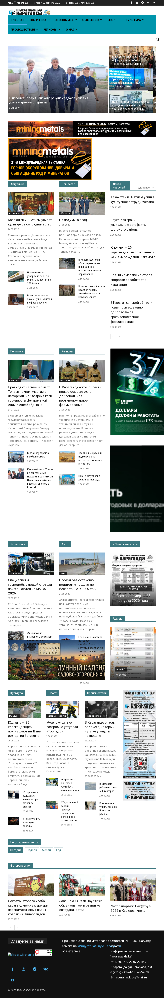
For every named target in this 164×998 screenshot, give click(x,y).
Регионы (67, 351)
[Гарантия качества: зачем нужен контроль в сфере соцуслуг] (16, 299)
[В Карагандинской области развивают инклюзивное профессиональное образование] (67, 263)
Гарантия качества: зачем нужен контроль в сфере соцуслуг (40, 299)
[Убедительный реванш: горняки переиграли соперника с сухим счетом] (52, 805)
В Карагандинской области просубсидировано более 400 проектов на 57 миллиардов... (40, 667)
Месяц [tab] (46, 850)
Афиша (120, 669)
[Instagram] (137, 3)
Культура (16, 693)
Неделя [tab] (32, 850)
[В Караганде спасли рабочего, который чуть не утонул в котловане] (101, 709)
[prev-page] (112, 336)
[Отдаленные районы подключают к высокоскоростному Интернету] (67, 456)
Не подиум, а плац (73, 220)
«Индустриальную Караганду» (99, 946)
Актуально (17, 184)
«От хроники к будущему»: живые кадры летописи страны (30, 799)
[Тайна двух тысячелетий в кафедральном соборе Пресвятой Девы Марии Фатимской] (131, 57)
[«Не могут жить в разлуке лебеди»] (13, 821)
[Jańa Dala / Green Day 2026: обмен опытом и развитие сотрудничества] (82, 885)
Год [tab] (58, 850)
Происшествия (97, 693)
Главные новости (57, 715)
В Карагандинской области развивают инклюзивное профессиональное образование (89, 267)
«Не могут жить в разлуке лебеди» (31, 822)
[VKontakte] (148, 3)
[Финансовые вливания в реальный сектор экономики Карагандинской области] (16, 637)
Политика (16, 351)
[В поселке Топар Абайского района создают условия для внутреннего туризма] (56, 79)
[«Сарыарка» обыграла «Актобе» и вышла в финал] (52, 782)
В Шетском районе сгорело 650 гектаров (108, 788)
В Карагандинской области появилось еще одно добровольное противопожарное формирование (131, 312)
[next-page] (119, 336)
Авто (65, 544)
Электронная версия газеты (133, 588)
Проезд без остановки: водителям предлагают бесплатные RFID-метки (77, 584)
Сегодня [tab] (15, 850)
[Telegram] (142, 3)
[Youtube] (153, 3)
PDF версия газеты (125, 544)
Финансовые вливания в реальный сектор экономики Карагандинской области (39, 640)
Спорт (53, 693)
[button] (157, 39)
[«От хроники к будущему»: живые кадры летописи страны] (13, 795)
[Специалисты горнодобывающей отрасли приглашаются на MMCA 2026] (31, 564)
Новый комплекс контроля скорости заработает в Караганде (131, 280)
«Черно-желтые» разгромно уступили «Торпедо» (62, 726)
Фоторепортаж (20, 865)
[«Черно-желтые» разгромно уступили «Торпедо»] (62, 709)
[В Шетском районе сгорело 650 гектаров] (90, 786)
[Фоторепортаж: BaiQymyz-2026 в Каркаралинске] (133, 887)
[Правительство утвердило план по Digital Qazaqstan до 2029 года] (16, 276)
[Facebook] (131, 3)
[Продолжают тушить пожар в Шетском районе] (90, 806)
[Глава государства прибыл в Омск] (16, 456)
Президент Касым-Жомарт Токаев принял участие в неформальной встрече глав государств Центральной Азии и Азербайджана (30, 396)
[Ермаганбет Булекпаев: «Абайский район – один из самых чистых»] (131, 79)
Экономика (17, 544)
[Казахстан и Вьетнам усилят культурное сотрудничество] (31, 203)
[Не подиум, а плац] (82, 203)
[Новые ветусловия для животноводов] (67, 479)
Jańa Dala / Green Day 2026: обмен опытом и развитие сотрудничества (80, 905)
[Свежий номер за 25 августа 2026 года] (133, 579)
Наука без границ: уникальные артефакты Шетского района (128, 224)
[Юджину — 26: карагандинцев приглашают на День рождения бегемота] (24, 709)
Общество (68, 184)
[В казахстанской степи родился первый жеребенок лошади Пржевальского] (67, 290)
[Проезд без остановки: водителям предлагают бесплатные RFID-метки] (82, 564)
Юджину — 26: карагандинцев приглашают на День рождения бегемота (132, 252)
